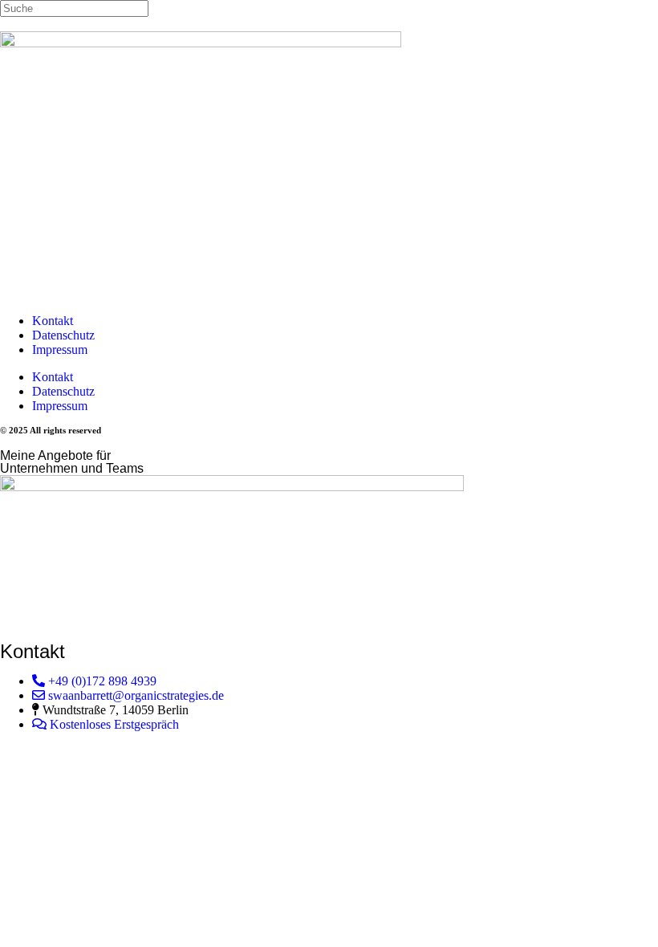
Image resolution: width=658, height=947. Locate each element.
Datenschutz (63, 335)
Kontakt (52, 320)
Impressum (59, 349)
